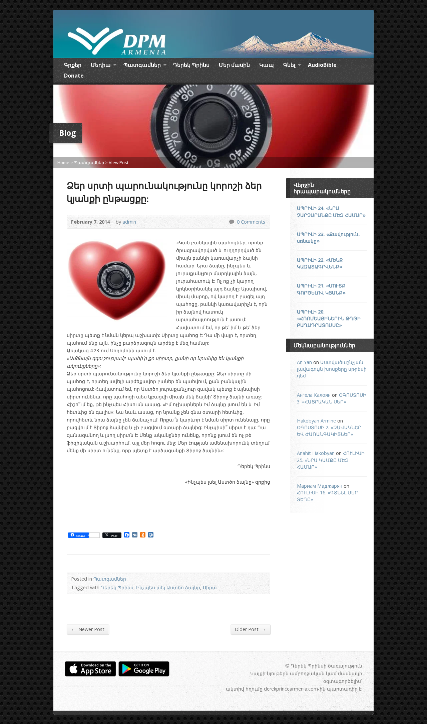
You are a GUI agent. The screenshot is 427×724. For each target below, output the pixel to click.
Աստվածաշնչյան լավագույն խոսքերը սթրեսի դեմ (332, 369)
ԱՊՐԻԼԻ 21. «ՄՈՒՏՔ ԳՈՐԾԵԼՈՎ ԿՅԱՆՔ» (321, 288)
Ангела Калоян (314, 395)
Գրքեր (72, 65)
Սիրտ (210, 587)
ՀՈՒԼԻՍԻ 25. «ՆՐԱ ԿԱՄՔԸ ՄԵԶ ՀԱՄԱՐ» (331, 460)
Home (63, 162)
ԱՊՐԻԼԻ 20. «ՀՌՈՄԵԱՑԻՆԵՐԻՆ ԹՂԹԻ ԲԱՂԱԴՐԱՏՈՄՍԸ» (329, 318)
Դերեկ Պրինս (191, 65)
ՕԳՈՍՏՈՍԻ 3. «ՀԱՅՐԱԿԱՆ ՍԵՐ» (331, 398)
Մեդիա (101, 66)
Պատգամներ (142, 66)
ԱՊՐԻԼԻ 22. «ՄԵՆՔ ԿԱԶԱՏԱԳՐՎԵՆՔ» (320, 263)
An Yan (304, 362)
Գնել (289, 66)
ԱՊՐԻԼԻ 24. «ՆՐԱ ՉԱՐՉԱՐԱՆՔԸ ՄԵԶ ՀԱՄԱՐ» (331, 211)
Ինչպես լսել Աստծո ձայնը (168, 587)
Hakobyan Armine (316, 420)
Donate (74, 75)
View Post (118, 162)
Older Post (250, 629)
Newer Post (87, 629)
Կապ (266, 65)
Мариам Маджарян (319, 486)
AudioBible (322, 65)
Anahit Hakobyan (316, 453)
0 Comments (231, 222)
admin (129, 222)
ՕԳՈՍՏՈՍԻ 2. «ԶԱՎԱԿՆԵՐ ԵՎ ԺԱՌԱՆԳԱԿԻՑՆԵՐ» (329, 430)
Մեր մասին (234, 65)
